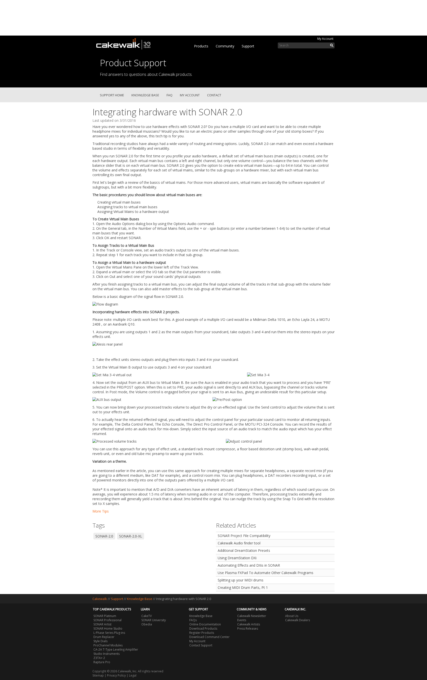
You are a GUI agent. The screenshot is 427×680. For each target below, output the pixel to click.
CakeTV (146, 616)
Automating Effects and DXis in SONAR (249, 565)
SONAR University (153, 620)
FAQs (193, 620)
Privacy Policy (116, 675)
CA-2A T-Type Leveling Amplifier (115, 649)
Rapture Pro (101, 662)
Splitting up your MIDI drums (240, 580)
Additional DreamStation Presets (244, 550)
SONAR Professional (107, 620)
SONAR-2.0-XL (130, 536)
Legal (132, 675)
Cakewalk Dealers (297, 620)
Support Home (112, 95)
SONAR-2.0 (104, 536)
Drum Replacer (103, 637)
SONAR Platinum (104, 616)
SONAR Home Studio (107, 628)
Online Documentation (205, 624)
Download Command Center (209, 637)
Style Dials (100, 641)
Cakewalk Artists (248, 624)
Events (241, 620)
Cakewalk (99, 599)
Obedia (146, 624)
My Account (325, 39)
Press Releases (247, 628)
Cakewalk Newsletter (251, 616)
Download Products (203, 628)
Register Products (201, 633)
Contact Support (200, 645)
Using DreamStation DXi (237, 558)
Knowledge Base (145, 95)
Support (248, 46)
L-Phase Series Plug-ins (109, 633)
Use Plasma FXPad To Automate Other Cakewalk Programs (265, 572)
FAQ (169, 95)
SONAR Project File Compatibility (244, 535)
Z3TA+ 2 (99, 658)
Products (201, 46)
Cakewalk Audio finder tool (239, 543)
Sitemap (98, 675)
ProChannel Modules (108, 645)
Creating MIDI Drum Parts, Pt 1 (243, 587)
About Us (291, 616)
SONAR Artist (102, 624)
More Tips (100, 511)
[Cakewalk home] (125, 43)
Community (225, 46)
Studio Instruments (106, 654)
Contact (214, 95)
